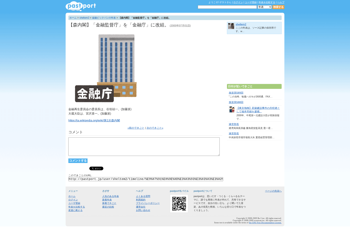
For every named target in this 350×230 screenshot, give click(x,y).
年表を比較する (267, 2)
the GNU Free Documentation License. (265, 222)
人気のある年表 (110, 196)
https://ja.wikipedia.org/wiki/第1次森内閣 (94, 120)
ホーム (73, 17)
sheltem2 (84, 17)
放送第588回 (236, 102)
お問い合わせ (143, 210)
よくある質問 (143, 196)
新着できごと (109, 203)
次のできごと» (155, 128)
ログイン (238, 2)
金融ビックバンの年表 (104, 17)
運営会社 (140, 206)
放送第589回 (236, 92)
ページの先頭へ (273, 191)
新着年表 (107, 199)
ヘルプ (280, 2)
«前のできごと (136, 128)
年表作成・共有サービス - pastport (81, 6)
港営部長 (234, 124)
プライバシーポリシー (148, 203)
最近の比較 (108, 206)
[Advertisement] (254, 60)
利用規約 (140, 199)
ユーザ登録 (251, 2)
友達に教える (75, 210)
